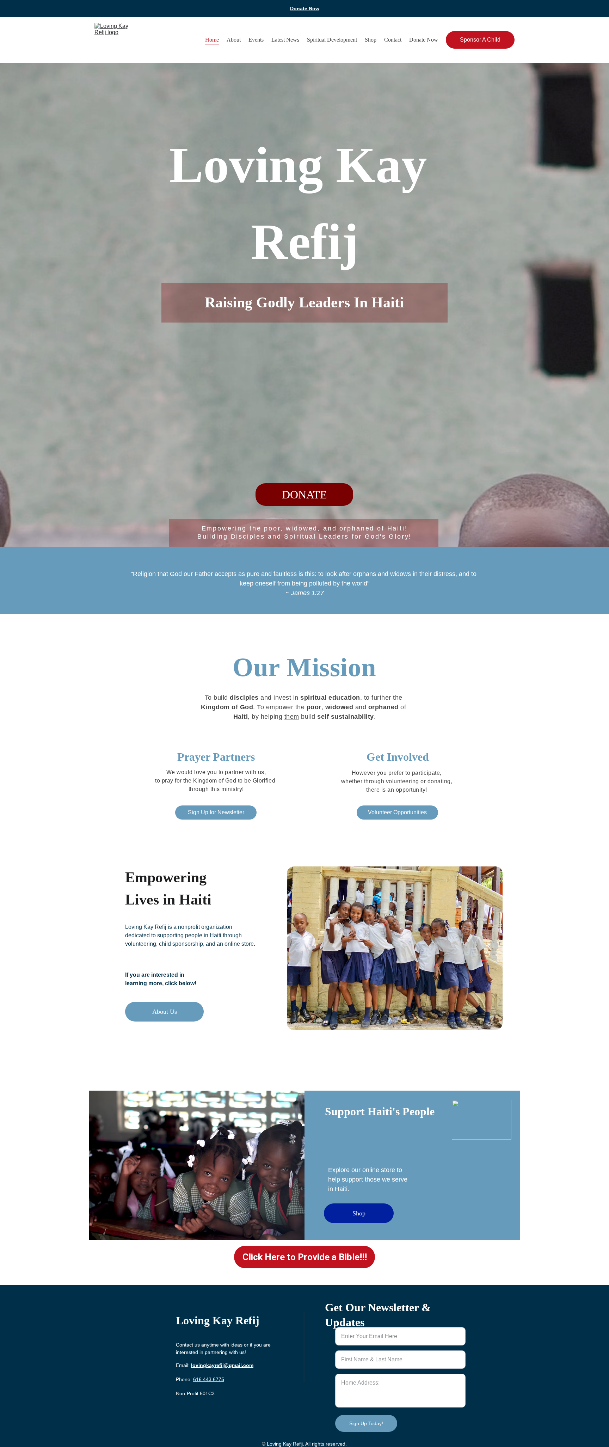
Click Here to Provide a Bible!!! (304, 1257)
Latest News (285, 40)
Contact (392, 40)
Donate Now (304, 8)
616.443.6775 (208, 1379)
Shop (370, 40)
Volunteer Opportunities (397, 812)
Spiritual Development (332, 40)
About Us (164, 1011)
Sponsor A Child (480, 40)
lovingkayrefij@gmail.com (222, 1365)
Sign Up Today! (366, 1423)
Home (212, 40)
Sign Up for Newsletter (216, 812)
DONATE (304, 494)
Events (256, 40)
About (234, 40)
